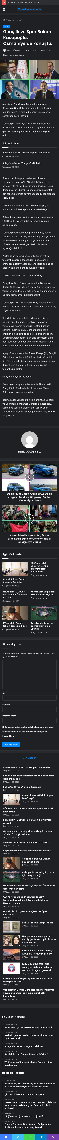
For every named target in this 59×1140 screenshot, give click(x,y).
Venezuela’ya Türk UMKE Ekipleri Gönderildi (26, 152)
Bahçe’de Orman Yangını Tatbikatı (23, 2)
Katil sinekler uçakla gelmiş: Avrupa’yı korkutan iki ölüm (37, 952)
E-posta (6, 704)
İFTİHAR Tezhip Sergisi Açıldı (37, 922)
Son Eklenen (29, 757)
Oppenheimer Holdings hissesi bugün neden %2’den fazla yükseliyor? (27, 833)
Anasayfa (9, 20)
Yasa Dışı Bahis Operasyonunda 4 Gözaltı (26, 842)
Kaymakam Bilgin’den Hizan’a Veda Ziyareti (43, 593)
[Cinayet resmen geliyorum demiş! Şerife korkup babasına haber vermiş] (11, 940)
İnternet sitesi (9, 715)
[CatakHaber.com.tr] (29, 9)
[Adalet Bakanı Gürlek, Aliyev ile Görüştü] (15, 569)
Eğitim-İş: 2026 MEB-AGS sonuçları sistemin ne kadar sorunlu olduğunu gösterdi (37, 967)
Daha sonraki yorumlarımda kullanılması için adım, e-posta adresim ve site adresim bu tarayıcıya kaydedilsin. (28, 731)
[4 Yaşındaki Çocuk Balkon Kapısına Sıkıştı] (15, 613)
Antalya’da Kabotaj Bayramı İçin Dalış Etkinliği (42, 626)
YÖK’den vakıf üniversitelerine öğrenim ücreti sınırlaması (39, 567)
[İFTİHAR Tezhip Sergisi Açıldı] (11, 927)
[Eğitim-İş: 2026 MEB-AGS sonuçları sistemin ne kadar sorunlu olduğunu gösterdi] (11, 968)
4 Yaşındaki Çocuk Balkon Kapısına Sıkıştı (14, 624)
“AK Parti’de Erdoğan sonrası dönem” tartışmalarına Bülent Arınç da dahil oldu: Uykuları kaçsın (26, 900)
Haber (19, 20)
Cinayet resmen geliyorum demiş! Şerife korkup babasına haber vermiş (39, 939)
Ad (4, 693)
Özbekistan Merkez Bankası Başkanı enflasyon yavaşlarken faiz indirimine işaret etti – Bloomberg (28, 993)
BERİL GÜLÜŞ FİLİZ (15, 50)
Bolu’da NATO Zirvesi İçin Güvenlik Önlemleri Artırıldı (15, 594)
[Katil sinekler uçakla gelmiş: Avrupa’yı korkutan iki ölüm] (11, 954)
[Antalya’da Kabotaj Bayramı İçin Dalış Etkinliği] (44, 613)
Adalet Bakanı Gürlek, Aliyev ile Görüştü (14, 581)
